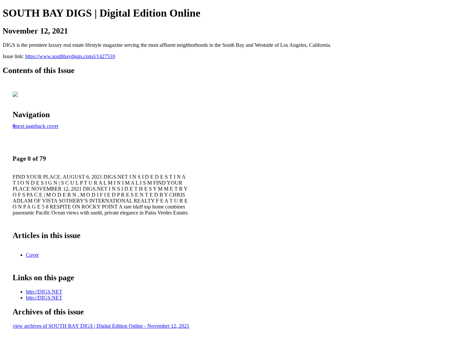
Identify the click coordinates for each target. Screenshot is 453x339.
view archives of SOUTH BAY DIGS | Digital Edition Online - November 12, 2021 (101, 326)
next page (25, 126)
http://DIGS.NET (44, 292)
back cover (46, 126)
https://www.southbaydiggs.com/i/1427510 (70, 56)
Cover (32, 255)
